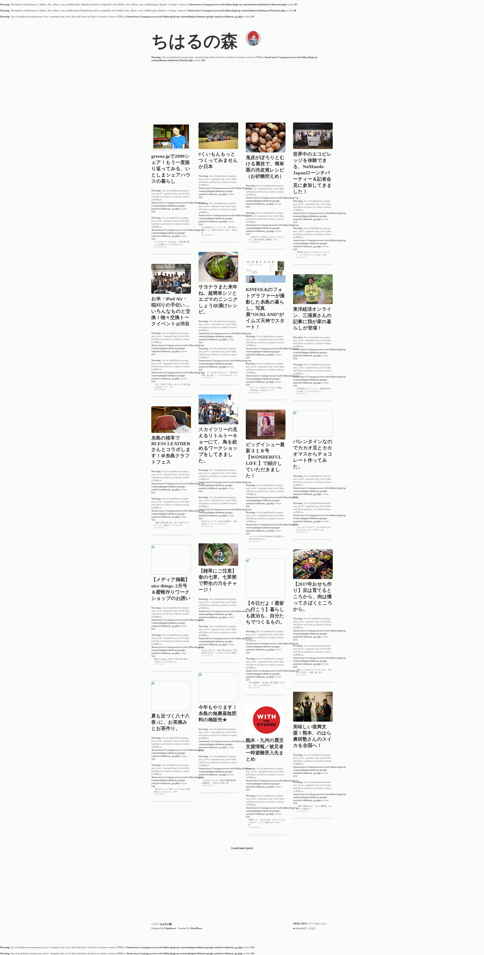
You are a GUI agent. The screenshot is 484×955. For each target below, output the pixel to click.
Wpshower (170, 928)
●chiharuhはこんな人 (304, 928)
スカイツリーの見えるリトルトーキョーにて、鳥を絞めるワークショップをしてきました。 (225, 442)
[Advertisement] (242, 88)
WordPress (196, 928)
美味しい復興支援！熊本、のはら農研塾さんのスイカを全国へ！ (319, 733)
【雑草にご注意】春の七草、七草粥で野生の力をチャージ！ (225, 577)
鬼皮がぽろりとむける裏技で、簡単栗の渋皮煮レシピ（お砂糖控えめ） (272, 163)
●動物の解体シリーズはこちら (310, 923)
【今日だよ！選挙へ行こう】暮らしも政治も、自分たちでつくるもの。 (272, 609)
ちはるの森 (166, 924)
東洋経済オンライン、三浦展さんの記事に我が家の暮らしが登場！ (319, 315)
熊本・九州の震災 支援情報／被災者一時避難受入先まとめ (272, 746)
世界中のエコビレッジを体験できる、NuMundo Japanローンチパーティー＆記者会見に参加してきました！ (319, 166)
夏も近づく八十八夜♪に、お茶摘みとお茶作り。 (175, 722)
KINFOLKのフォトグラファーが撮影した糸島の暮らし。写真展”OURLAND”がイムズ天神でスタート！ (272, 302)
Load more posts (242, 848)
